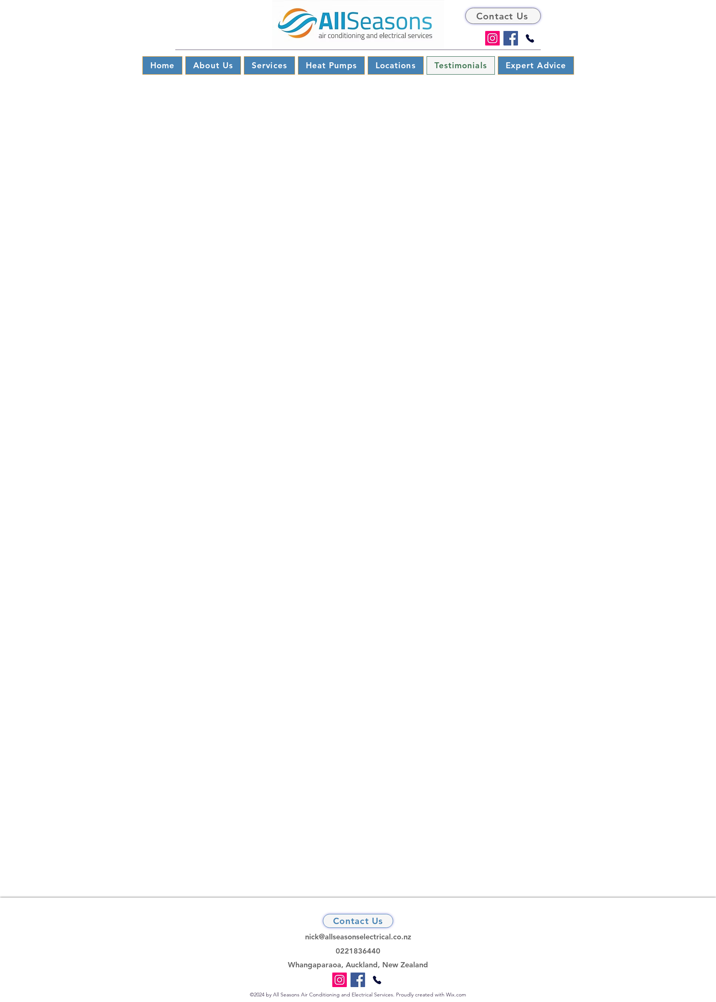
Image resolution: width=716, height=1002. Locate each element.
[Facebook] (510, 38)
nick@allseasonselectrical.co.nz (358, 936)
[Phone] (530, 38)
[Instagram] (492, 38)
